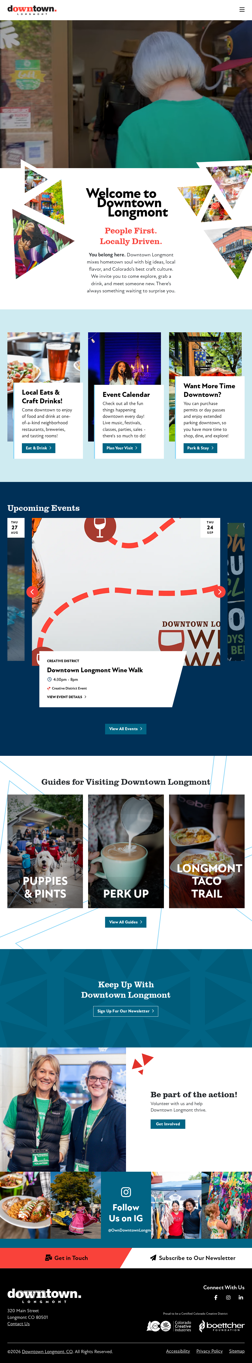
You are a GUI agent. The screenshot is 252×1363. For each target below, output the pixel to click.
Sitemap (237, 1351)
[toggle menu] (242, 10)
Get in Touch (70, 1258)
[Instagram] (228, 1298)
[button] (32, 592)
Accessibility (178, 1351)
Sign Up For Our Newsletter (123, 1011)
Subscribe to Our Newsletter (197, 1258)
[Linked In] (241, 1298)
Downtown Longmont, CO (47, 1351)
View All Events (123, 728)
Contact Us (18, 1324)
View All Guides (123, 922)
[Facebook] (216, 1298)
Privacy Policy (209, 1351)
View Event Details (64, 697)
